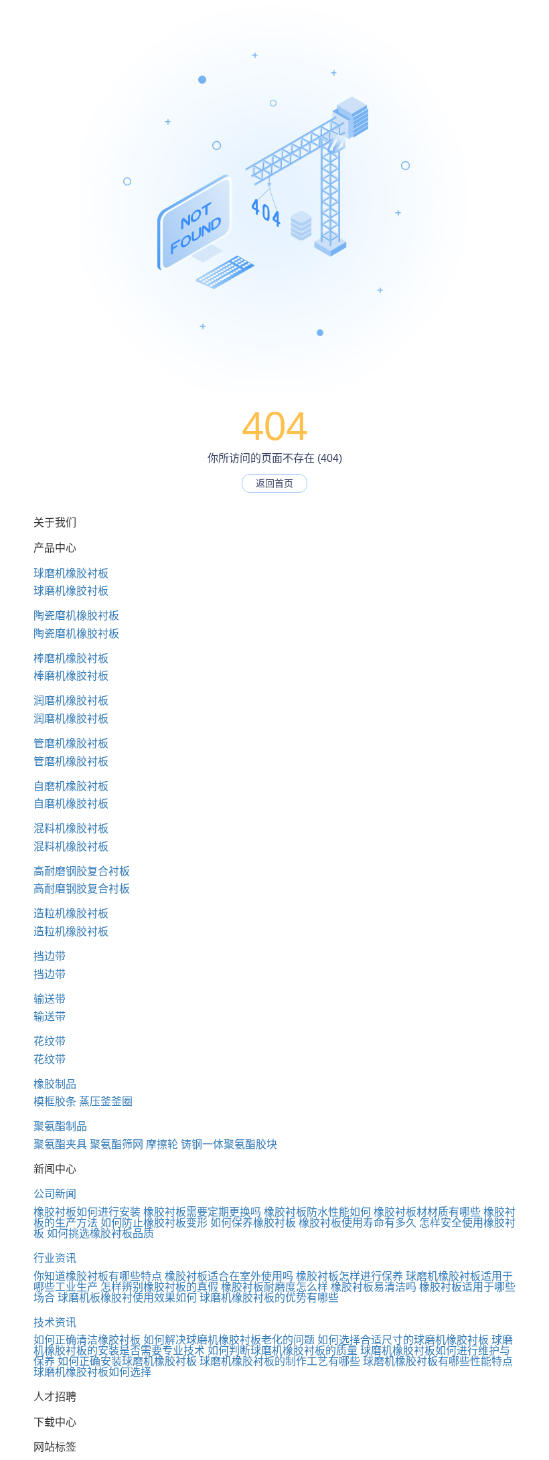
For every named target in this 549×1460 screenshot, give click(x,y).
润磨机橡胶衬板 (70, 700)
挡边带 (49, 956)
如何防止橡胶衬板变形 (154, 1222)
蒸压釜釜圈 (106, 1101)
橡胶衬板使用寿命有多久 (357, 1222)
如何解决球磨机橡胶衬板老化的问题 (229, 1340)
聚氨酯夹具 (60, 1144)
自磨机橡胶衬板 (70, 786)
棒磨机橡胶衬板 (70, 658)
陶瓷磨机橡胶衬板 (76, 615)
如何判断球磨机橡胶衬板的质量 (283, 1350)
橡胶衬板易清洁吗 (373, 1287)
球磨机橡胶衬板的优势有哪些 (269, 1297)
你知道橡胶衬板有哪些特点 (97, 1276)
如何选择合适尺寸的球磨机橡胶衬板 (403, 1340)
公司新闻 (54, 1194)
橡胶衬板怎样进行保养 (349, 1276)
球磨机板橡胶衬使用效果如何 (127, 1297)
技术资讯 (54, 1322)
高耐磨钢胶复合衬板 (81, 871)
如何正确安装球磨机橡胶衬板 (127, 1361)
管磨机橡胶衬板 (70, 743)
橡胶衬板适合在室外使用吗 (229, 1276)
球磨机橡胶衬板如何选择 (92, 1372)
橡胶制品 (54, 1084)
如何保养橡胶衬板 (253, 1222)
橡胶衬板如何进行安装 (87, 1212)
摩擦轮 (162, 1144)
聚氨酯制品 (60, 1126)
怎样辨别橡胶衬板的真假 (159, 1287)
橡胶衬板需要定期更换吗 (202, 1212)
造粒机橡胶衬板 (70, 913)
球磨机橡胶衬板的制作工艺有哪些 (280, 1361)
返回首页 (274, 483)
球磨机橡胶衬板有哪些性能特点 (438, 1361)
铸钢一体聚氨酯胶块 (229, 1144)
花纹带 (49, 1041)
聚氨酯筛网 (116, 1144)
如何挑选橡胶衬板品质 (100, 1233)
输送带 (49, 999)
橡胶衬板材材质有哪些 (427, 1212)
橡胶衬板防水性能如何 (317, 1212)
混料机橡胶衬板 (70, 828)
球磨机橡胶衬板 (70, 573)
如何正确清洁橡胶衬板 (87, 1340)
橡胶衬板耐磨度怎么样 (274, 1287)
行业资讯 (54, 1258)
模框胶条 (54, 1101)
